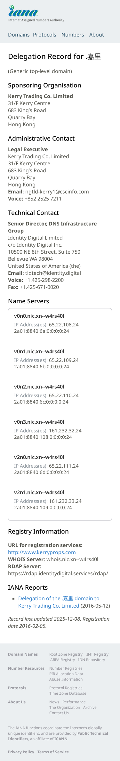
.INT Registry (97, 654)
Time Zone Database (67, 693)
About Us (17, 702)
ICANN (61, 738)
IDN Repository (91, 659)
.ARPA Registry (62, 659)
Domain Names (23, 654)
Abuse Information (66, 679)
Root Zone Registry (66, 654)
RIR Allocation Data (66, 673)
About (96, 34)
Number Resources (26, 668)
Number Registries (66, 668)
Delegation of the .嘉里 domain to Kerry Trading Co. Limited (59, 602)
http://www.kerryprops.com (42, 552)
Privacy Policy (21, 752)
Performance (74, 702)
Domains (19, 34)
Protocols (44, 34)
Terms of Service (53, 752)
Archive (90, 707)
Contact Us (59, 713)
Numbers (72, 34)
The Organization (64, 707)
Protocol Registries (66, 688)
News (54, 702)
